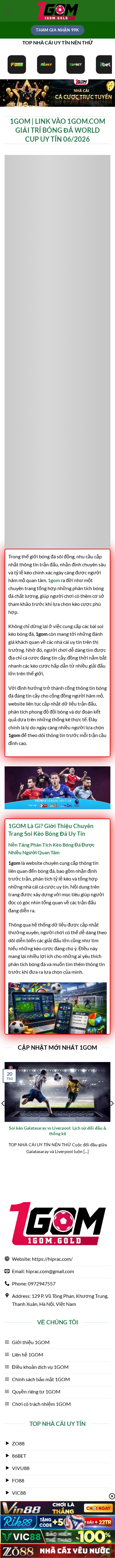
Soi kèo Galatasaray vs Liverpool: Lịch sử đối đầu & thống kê (57, 1131)
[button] (8, 10)
